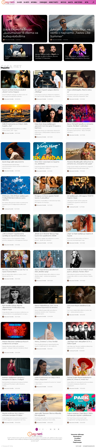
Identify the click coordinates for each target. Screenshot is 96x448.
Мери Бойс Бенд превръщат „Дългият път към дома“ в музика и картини (48, 126)
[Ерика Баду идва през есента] (15, 151)
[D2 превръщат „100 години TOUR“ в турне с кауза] (80, 185)
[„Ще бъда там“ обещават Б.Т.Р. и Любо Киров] (80, 331)
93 (54, 429)
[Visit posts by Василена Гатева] (4, 40)
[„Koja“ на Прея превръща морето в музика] (80, 223)
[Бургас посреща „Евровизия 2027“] (18, 52)
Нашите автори (77, 434)
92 (50, 429)
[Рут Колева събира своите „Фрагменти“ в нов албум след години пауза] (15, 295)
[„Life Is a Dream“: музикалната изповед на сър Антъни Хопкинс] (15, 223)
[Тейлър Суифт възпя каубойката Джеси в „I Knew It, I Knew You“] (80, 367)
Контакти (77, 436)
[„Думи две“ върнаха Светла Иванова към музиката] (48, 402)
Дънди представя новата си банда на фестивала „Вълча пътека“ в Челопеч (47, 56)
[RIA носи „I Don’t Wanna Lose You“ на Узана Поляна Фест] (15, 259)
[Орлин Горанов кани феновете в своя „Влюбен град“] (48, 259)
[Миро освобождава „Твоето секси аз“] (80, 79)
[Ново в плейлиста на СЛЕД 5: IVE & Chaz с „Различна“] (48, 367)
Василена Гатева (9, 39)
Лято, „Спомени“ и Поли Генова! (46, 341)
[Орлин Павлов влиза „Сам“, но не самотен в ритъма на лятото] (48, 295)
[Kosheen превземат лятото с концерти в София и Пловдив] (15, 367)
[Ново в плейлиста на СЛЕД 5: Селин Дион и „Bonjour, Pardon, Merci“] (80, 259)
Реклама (77, 440)
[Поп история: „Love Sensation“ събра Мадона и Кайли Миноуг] (78, 52)
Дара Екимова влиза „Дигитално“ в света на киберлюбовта (20, 33)
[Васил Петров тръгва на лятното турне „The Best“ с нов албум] (80, 113)
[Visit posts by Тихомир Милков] (3, 209)
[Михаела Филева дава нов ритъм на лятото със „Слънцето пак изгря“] (80, 151)
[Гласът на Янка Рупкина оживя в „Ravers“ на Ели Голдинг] (15, 79)
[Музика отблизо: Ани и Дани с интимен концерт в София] (15, 402)
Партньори (77, 442)
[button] (93, 2)
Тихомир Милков (8, 208)
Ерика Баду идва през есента (13, 162)
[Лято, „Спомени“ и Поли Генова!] (48, 331)
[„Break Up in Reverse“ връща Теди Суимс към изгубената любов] (48, 223)
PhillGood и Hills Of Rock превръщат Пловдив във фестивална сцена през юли (15, 198)
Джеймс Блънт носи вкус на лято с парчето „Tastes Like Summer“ (70, 33)
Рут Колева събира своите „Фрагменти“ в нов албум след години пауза (13, 307)
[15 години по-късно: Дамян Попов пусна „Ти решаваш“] (48, 185)
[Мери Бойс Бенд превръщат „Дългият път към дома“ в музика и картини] (48, 113)
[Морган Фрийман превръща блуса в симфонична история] (15, 331)
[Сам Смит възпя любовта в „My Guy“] (80, 295)
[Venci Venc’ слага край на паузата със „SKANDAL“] (48, 151)
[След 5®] (8, 2)
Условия (77, 438)
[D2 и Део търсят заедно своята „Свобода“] (48, 79)
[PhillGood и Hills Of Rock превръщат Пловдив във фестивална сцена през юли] (15, 185)
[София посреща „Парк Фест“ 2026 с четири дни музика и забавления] (80, 402)
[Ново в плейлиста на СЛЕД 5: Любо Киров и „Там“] (15, 113)
